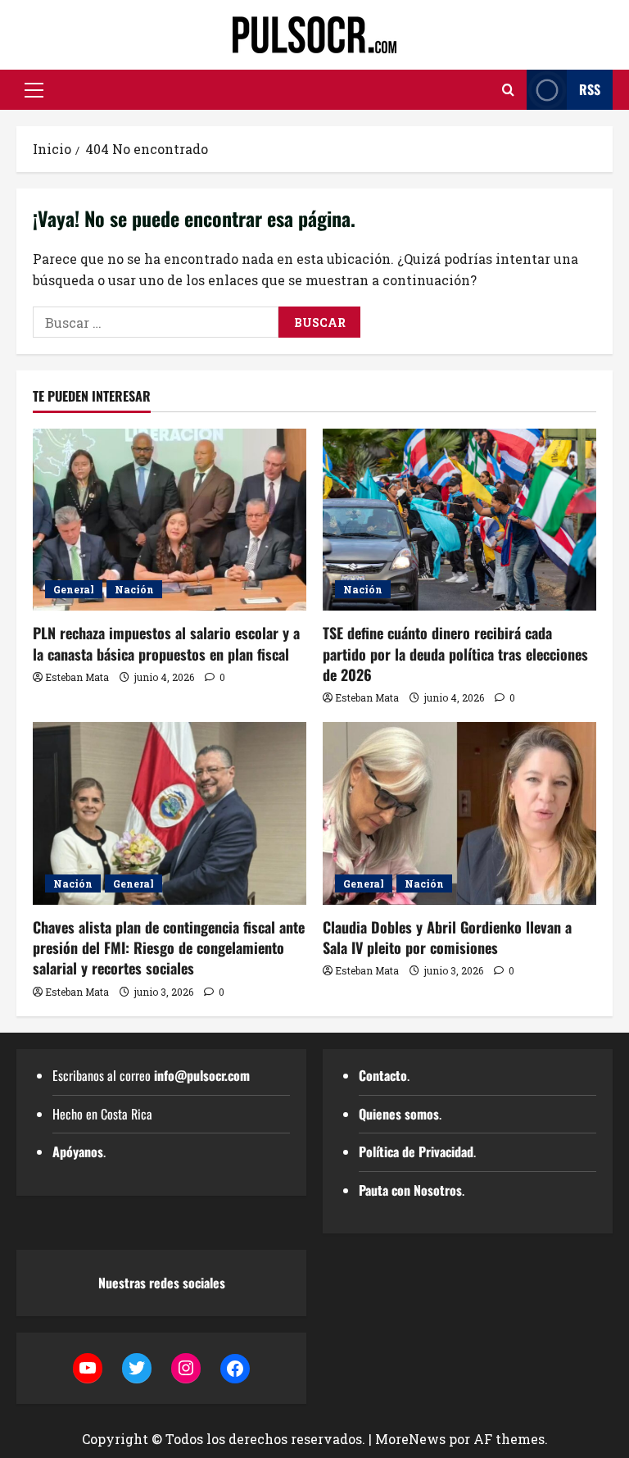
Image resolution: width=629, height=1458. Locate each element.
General (73, 589)
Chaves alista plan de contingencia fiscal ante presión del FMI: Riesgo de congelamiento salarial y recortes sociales (169, 947)
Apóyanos (77, 1151)
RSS (589, 89)
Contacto (383, 1075)
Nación (134, 589)
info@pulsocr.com (202, 1075)
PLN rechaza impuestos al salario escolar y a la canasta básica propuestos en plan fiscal (166, 643)
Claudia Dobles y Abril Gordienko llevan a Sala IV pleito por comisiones (447, 937)
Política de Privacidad (416, 1151)
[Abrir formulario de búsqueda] (508, 90)
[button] (34, 90)
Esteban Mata (77, 677)
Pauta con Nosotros (410, 1190)
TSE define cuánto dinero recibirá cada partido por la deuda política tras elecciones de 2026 (455, 653)
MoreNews (410, 1438)
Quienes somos (399, 1114)
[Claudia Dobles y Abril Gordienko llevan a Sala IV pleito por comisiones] (459, 813)
